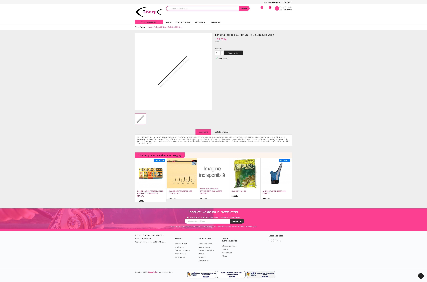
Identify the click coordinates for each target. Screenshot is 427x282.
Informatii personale (229, 246)
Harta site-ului (180, 257)
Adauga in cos (233, 53)
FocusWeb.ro (153, 272)
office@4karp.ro (160, 242)
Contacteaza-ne (181, 254)
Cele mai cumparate (182, 250)
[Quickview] (147, 186)
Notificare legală (204, 247)
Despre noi (202, 257)
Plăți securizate (203, 260)
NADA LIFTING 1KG (238, 191)
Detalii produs (221, 132)
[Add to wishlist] (154, 186)
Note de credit (227, 253)
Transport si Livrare (205, 244)
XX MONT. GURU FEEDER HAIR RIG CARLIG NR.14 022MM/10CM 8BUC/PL (150, 193)
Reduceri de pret (181, 244)
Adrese (224, 256)
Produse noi (179, 247)
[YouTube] (274, 240)
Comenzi (225, 249)
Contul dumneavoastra (229, 239)
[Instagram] (279, 240)
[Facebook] (270, 240)
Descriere (203, 132)
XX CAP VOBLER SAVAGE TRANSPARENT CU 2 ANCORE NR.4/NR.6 (211, 191)
